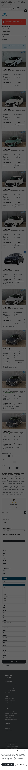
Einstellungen (21, 764)
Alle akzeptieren (7, 764)
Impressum (16, 768)
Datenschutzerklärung (6, 768)
